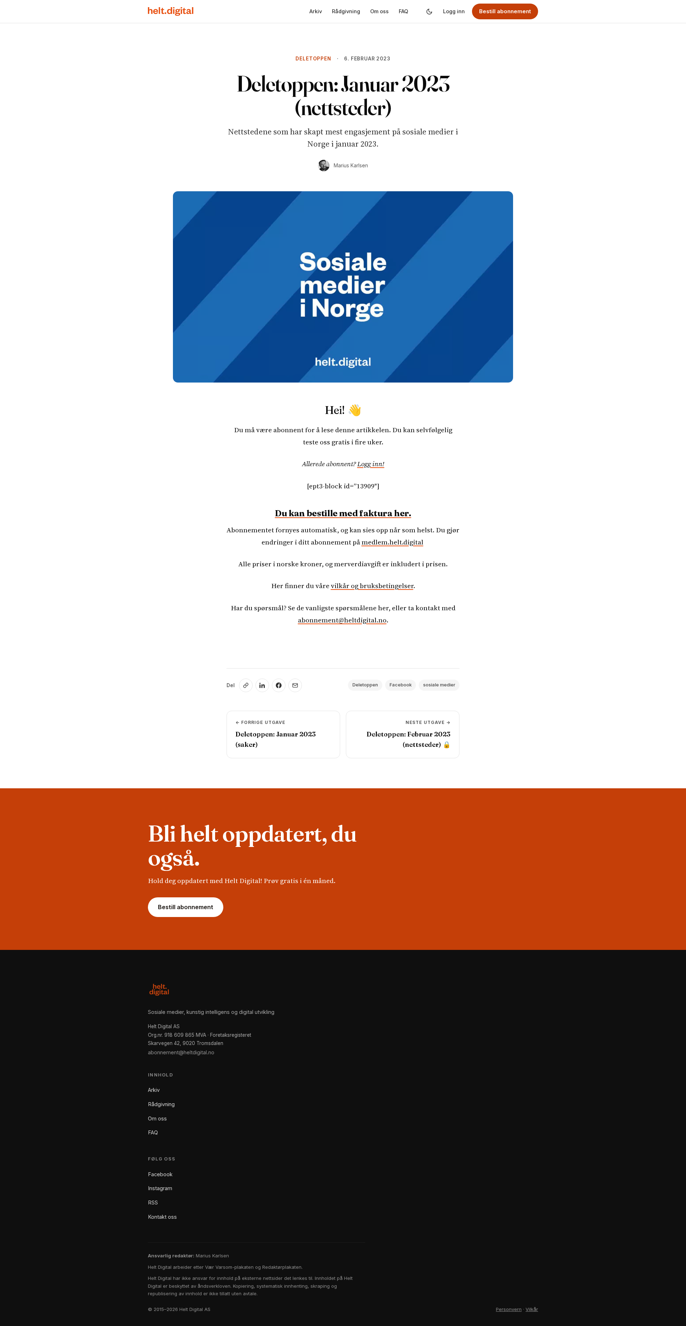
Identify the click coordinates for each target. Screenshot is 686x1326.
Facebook (400, 684)
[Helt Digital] (170, 11)
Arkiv (315, 11)
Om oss (379, 11)
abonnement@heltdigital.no (342, 620)
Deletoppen (313, 58)
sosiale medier (439, 684)
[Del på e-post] (295, 685)
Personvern (509, 1309)
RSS (153, 1202)
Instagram (160, 1188)
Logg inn (454, 11)
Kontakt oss (162, 1217)
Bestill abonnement (505, 11)
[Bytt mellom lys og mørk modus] (429, 11)
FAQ (403, 11)
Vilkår (532, 1309)
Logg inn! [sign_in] (370, 463)
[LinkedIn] (262, 685)
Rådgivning (346, 11)
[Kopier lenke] (246, 685)
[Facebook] (278, 685)
